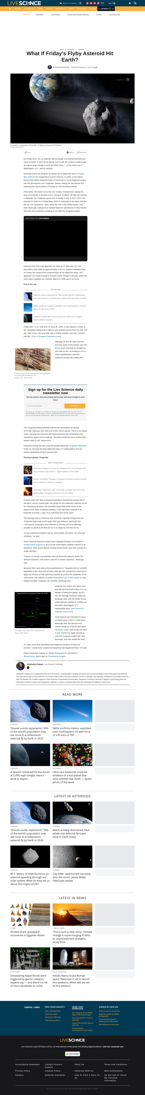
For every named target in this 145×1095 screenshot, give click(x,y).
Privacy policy (22, 1071)
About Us (79, 1064)
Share (29, 152)
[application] (55, 239)
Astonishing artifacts (52, 1020)
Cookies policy (53, 1071)
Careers (19, 1075)
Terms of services (51, 412)
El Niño (99, 14)
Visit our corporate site (113, 1047)
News (96, 67)
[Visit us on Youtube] (91, 3)
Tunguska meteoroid (77, 446)
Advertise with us (84, 1071)
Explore (93, 9)
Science (49, 9)
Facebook (52, 656)
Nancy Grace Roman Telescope (78, 14)
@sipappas (59, 653)
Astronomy (71, 49)
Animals (17, 9)
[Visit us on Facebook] (80, 3)
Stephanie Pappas (62, 67)
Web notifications (113, 1071)
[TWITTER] (28, 667)
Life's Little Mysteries (53, 1011)
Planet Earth (61, 9)
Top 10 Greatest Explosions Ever (46, 336)
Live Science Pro (114, 14)
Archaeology (29, 9)
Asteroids (81, 49)
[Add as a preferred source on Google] (72, 1054)
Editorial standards (55, 1075)
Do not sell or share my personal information (115, 1078)
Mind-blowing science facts (109, 1024)
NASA (83, 351)
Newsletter (83, 152)
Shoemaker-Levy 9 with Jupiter (66, 578)
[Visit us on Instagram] (87, 3)
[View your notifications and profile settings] (130, 3)
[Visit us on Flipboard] (94, 3)
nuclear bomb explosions (34, 545)
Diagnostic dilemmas (53, 1017)
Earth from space (51, 1014)
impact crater (63, 630)
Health (40, 9)
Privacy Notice (30, 413)
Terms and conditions (115, 1064)
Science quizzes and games (109, 1011)
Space (71, 9)
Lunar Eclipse (55, 14)
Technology (81, 9)
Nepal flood (39, 14)
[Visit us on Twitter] (84, 3)
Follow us (72, 152)
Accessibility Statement (27, 1064)
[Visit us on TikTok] (98, 3)
